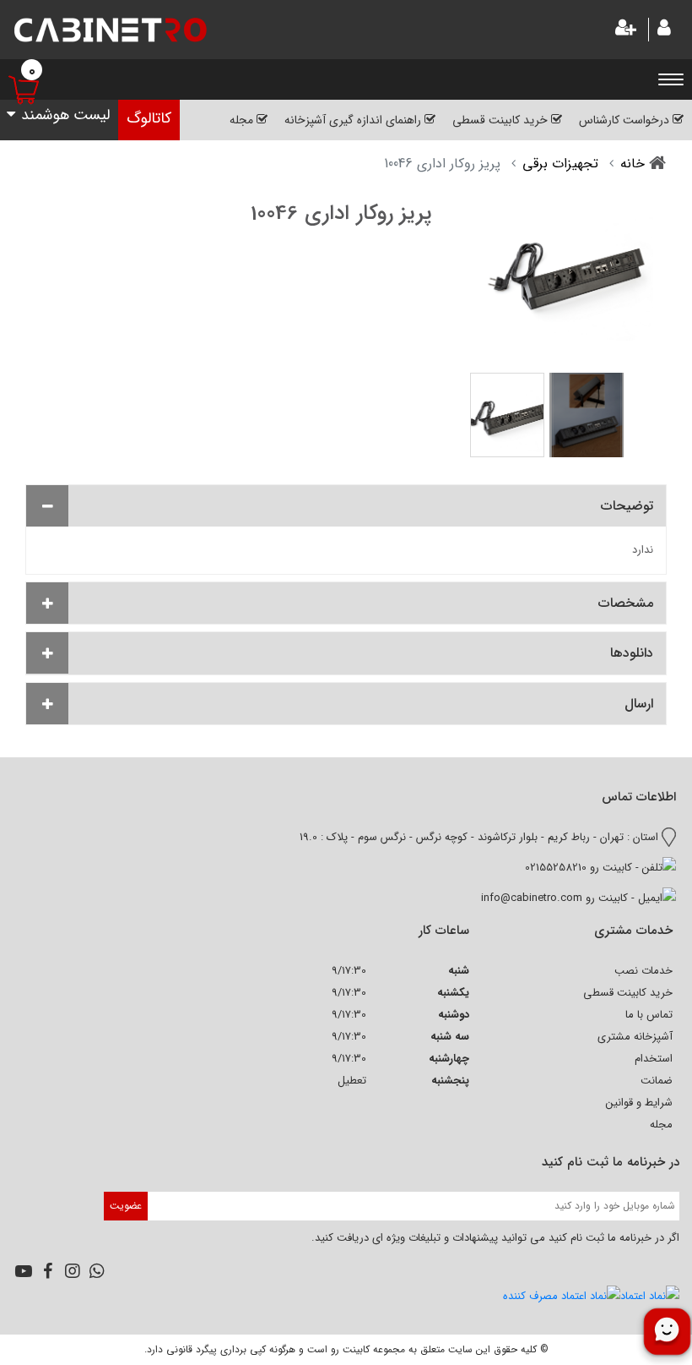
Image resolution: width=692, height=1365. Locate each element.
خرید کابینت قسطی (628, 993)
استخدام (654, 1058)
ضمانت (657, 1080)
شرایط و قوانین (639, 1102)
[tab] (346, 506)
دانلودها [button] (631, 652)
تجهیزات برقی (560, 163)
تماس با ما (649, 1015)
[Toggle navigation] (675, 78)
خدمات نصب (643, 971)
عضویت (126, 1206)
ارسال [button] (638, 703)
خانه (632, 163)
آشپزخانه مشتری (635, 1037)
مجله (661, 1124)
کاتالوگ (149, 118)
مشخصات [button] (625, 603)
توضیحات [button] (627, 505)
